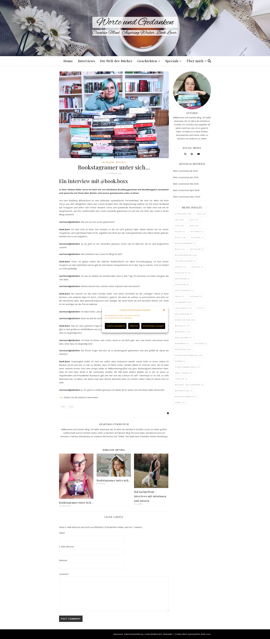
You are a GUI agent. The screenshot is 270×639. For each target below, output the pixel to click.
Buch (180, 249)
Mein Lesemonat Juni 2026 (186, 177)
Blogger (197, 237)
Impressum (118, 634)
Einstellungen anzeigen (153, 326)
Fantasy (197, 267)
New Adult (182, 332)
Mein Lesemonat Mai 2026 (186, 183)
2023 (193, 220)
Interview (108, 162)
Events (180, 267)
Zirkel (180, 402)
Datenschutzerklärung (133, 634)
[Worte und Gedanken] (135, 28)
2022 (63, 406)
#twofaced (183, 214)
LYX (200, 308)
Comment (63, 574)
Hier (61, 397)
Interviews (86, 61)
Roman (180, 361)
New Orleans (183, 338)
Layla (179, 296)
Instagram (182, 279)
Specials (171, 61)
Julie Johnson (184, 290)
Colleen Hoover (185, 261)
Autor (180, 231)
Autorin (197, 231)
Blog (71, 406)
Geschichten (147, 61)
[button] (164, 310)
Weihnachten (184, 391)
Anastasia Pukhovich (114, 424)
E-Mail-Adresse (66, 546)
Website (63, 560)
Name (62, 532)
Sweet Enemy (183, 373)
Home (68, 61)
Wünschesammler (186, 396)
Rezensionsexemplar (188, 355)
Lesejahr (196, 296)
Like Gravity (183, 308)
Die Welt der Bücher (116, 61)
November (182, 343)
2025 (193, 226)
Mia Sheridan (184, 314)
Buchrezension (186, 255)
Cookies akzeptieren (115, 326)
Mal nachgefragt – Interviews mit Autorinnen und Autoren (150, 496)
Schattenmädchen (187, 367)
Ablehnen (134, 326)
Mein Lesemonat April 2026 (186, 190)
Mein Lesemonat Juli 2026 (185, 170)
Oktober (200, 343)
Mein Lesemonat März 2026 (186, 196)
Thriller (181, 379)
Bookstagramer (185, 243)
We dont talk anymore (189, 385)
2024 (179, 226)
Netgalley (182, 326)
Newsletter (168, 634)
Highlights (183, 273)
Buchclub (197, 249)
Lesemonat (183, 302)
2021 (201, 214)
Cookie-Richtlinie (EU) (153, 634)
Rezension (183, 349)
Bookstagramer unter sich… (76, 502)
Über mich (195, 61)
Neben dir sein (185, 320)
